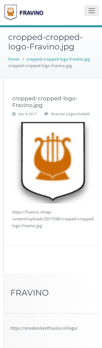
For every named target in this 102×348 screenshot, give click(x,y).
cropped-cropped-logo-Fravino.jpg (58, 59)
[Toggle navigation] (92, 10)
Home (13, 59)
